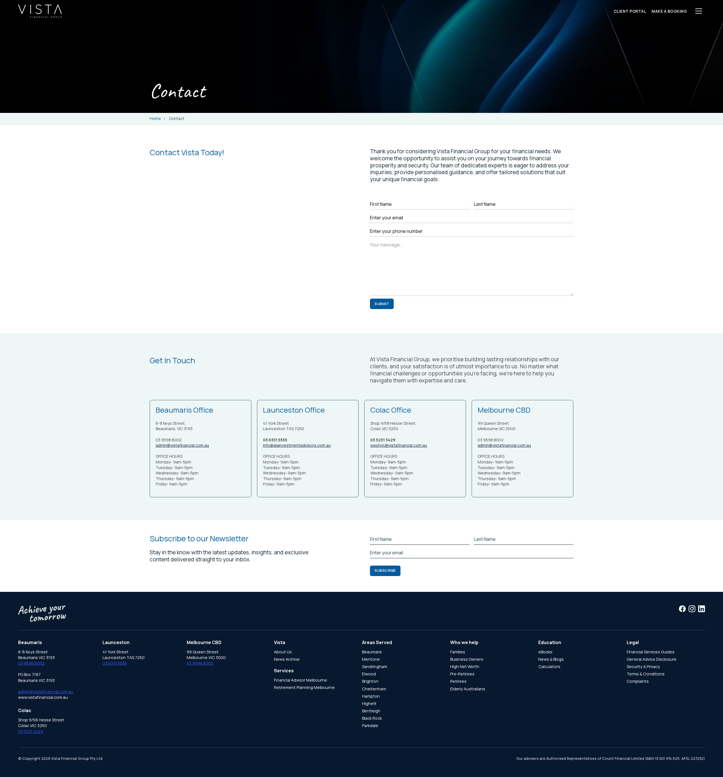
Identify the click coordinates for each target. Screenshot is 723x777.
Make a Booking (669, 11)
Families (457, 652)
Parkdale (370, 725)
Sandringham (374, 666)
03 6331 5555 (115, 663)
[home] (40, 11)
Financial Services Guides (650, 652)
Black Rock (372, 718)
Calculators (549, 666)
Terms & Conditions (646, 674)
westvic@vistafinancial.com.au (398, 445)
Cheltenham (374, 688)
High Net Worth (464, 666)
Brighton (370, 681)
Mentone (371, 659)
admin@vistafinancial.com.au (182, 445)
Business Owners (466, 659)
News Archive (287, 659)
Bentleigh (371, 710)
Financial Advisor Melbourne (300, 680)
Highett (369, 703)
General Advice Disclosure (651, 659)
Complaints (638, 681)
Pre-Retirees (462, 674)
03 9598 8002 (31, 663)
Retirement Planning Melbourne (304, 687)
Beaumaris (372, 652)
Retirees (458, 681)
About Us (283, 652)
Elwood (369, 674)
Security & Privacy (643, 666)
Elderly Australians (467, 688)
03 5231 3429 (30, 731)
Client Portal (630, 11)
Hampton (371, 696)
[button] (698, 11)
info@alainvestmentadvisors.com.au (297, 445)
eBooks (545, 652)
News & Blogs (551, 659)
